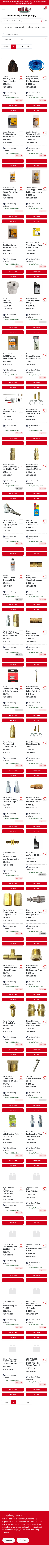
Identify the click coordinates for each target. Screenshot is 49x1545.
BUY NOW (13, 110)
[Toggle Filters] (46, 39)
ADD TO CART (13, 105)
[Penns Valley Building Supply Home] (24, 10)
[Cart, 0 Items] (44, 9)
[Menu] (3, 8)
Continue (8, 1540)
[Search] (41, 20)
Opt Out (23, 1540)
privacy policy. (21, 1527)
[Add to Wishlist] (21, 77)
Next (28, 46)
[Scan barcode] (46, 21)
